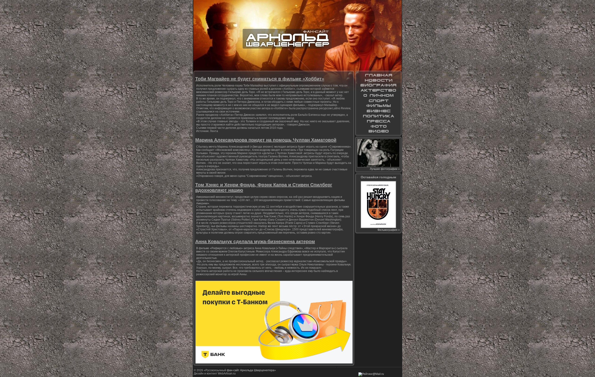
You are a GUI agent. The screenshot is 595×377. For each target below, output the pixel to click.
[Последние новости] (378, 80)
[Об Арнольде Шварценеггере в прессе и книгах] (378, 121)
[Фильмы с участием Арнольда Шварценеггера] (378, 105)
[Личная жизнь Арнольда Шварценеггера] (378, 95)
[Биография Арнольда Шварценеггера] (378, 85)
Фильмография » (388, 229)
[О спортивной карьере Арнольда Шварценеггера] (378, 100)
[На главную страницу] (378, 75)
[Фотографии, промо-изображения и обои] (378, 126)
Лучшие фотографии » (385, 169)
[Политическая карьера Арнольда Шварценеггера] (378, 116)
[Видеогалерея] (378, 131)
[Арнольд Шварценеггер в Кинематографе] (378, 90)
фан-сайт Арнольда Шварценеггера (250, 370)
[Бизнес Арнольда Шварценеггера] (378, 110)
